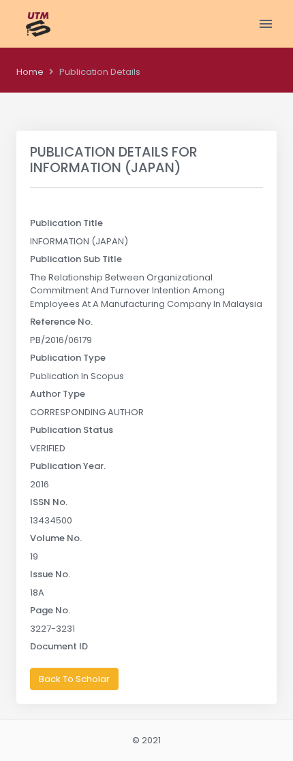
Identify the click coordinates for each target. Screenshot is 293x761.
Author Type (57, 393)
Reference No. (61, 321)
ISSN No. (48, 502)
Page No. (50, 610)
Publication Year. (68, 465)
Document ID (59, 646)
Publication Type (68, 357)
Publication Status (71, 429)
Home (30, 71)
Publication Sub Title (76, 259)
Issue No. (50, 574)
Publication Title (66, 222)
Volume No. (56, 538)
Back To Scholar (74, 679)
